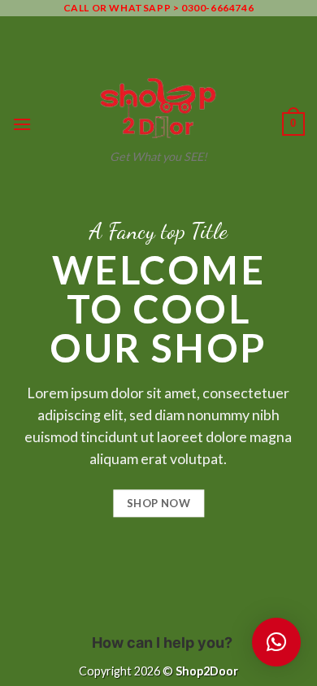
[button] (276, 642)
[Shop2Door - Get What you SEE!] (158, 108)
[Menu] (22, 124)
